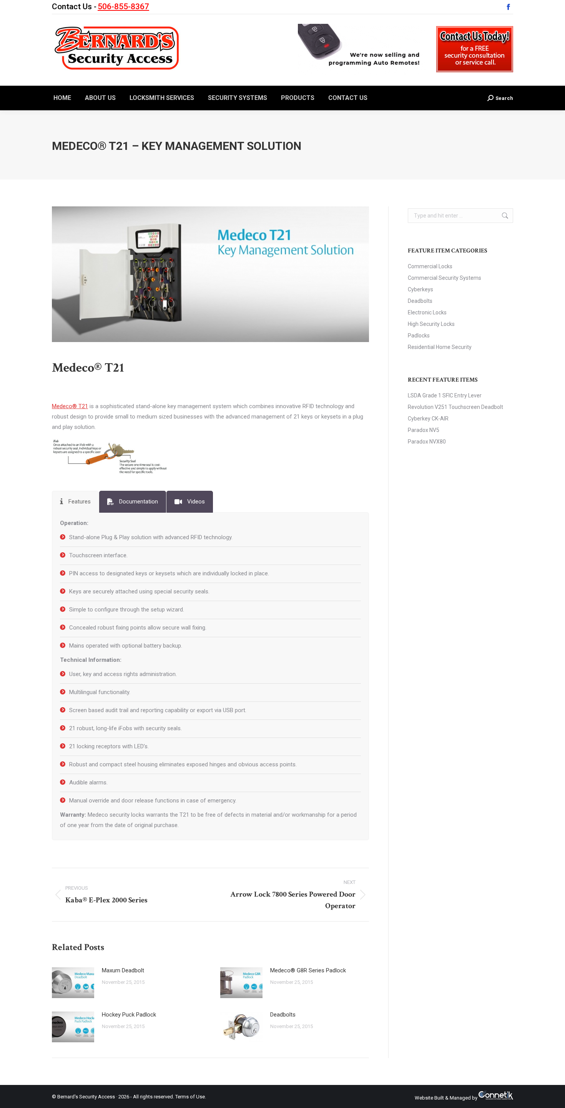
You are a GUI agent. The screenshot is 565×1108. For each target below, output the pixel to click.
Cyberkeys (420, 289)
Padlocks (419, 335)
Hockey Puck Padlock (129, 1014)
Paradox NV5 (423, 430)
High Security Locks (431, 324)
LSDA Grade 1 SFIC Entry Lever (445, 395)
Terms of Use (190, 1097)
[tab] (75, 502)
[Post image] (73, 982)
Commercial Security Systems (444, 278)
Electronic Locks (427, 312)
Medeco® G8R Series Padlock (308, 970)
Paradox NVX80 (427, 442)
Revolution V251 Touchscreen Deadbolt (455, 407)
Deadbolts (283, 1014)
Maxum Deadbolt (123, 970)
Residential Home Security (440, 347)
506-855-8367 (123, 6)
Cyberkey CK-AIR (428, 418)
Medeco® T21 (70, 406)
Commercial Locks (430, 266)
